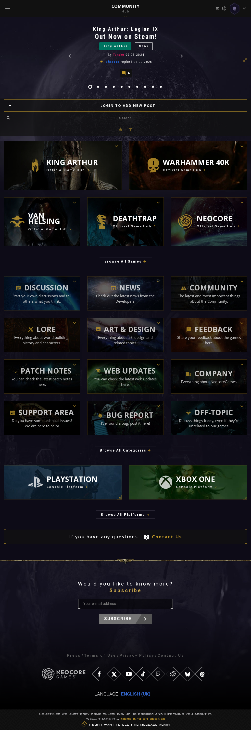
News (144, 46)
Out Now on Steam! (126, 37)
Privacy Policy (137, 655)
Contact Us (167, 537)
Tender (119, 54)
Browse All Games (123, 261)
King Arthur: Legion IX (126, 29)
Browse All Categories (123, 450)
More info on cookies (143, 718)
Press (74, 655)
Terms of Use (100, 655)
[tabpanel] (125, 51)
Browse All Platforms (123, 515)
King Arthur (115, 46)
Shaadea (112, 62)
